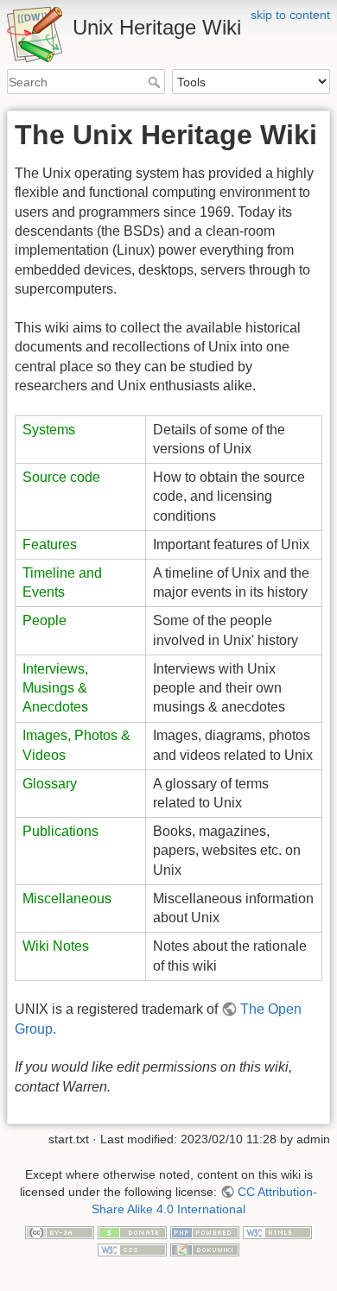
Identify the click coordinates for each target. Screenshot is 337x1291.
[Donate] (132, 1231)
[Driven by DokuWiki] (204, 1249)
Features (49, 544)
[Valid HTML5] (277, 1231)
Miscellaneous (66, 898)
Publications (60, 831)
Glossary (49, 783)
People (44, 620)
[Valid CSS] (132, 1249)
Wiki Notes (55, 946)
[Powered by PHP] (204, 1231)
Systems (48, 429)
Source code (61, 477)
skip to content (290, 15)
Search (156, 82)
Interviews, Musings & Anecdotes (55, 688)
